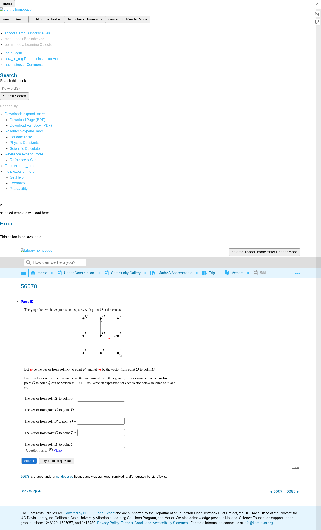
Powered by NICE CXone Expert (89, 513)
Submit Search (14, 96)
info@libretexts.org (258, 523)
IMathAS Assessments (175, 273)
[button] (17, 183)
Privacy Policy (108, 523)
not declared (65, 476)
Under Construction (79, 273)
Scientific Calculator (25, 148)
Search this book (13, 81)
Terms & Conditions (136, 523)
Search (28, 262)
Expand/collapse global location (297, 271)
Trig (212, 273)
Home (42, 273)
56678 (25, 476)
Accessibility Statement (171, 523)
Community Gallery (126, 273)
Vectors (237, 273)
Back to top (29, 491)
